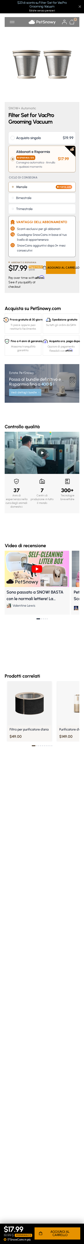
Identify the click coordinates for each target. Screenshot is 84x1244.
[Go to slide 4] (45, 618)
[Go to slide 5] (47, 618)
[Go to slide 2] (41, 618)
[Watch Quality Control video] (42, 453)
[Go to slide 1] (38, 618)
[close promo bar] (80, 6)
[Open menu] (12, 22)
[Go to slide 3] (43, 618)
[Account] (64, 22)
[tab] (33, 745)
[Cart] (72, 22)
